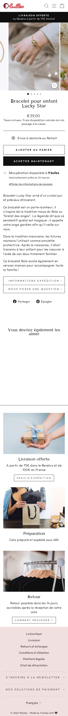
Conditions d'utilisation (34, 652)
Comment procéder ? (34, 620)
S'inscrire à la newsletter (33, 677)
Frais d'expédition (34, 120)
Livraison (34, 640)
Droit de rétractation (34, 665)
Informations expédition (34, 280)
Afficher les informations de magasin (31, 183)
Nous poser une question (34, 288)
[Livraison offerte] (34, 433)
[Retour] (34, 571)
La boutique (34, 634)
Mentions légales (34, 659)
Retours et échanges (34, 646)
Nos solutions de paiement (33, 689)
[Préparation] (34, 507)
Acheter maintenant (34, 161)
